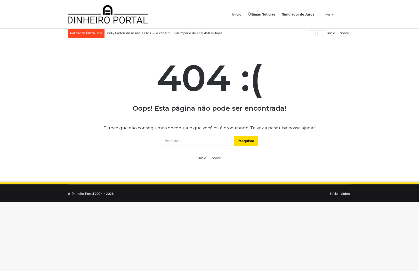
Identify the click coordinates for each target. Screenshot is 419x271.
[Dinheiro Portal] (108, 14)
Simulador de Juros (298, 14)
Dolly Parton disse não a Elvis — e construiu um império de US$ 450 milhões (165, 33)
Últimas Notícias (261, 14)
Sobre (344, 33)
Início (237, 14)
